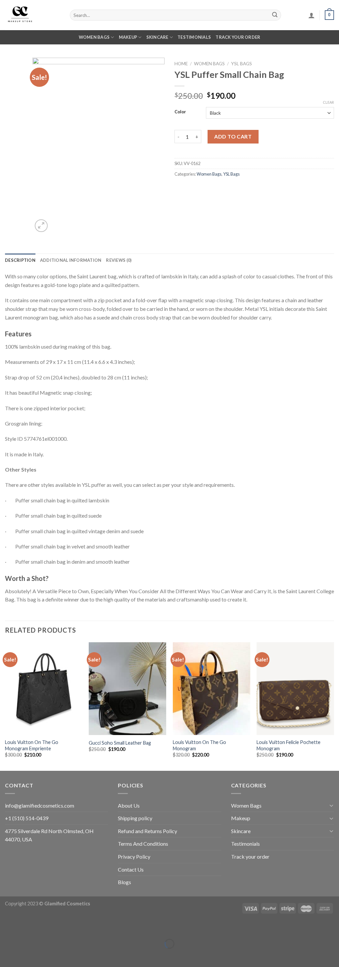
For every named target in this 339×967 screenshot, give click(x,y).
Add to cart (233, 136)
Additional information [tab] (71, 260)
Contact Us (131, 869)
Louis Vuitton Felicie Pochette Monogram (288, 745)
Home (181, 63)
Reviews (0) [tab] (118, 260)
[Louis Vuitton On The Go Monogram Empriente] (43, 688)
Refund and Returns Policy (147, 831)
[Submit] (274, 15)
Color (180, 112)
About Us (129, 805)
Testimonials (194, 37)
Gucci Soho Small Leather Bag (120, 743)
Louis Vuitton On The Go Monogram (199, 745)
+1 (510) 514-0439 (26, 818)
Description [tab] (20, 260)
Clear (328, 102)
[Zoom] (41, 225)
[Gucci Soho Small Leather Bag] (127, 688)
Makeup (128, 37)
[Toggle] (331, 805)
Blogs (124, 882)
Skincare (157, 37)
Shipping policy (135, 818)
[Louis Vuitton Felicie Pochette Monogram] (295, 688)
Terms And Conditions (143, 843)
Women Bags (94, 37)
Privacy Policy (134, 856)
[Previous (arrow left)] (6, 955)
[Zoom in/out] (25, 927)
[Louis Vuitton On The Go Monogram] (211, 688)
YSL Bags (241, 63)
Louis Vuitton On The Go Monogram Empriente (31, 745)
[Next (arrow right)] (25, 955)
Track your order (238, 37)
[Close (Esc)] (6, 927)
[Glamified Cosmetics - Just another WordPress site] (32, 15)
